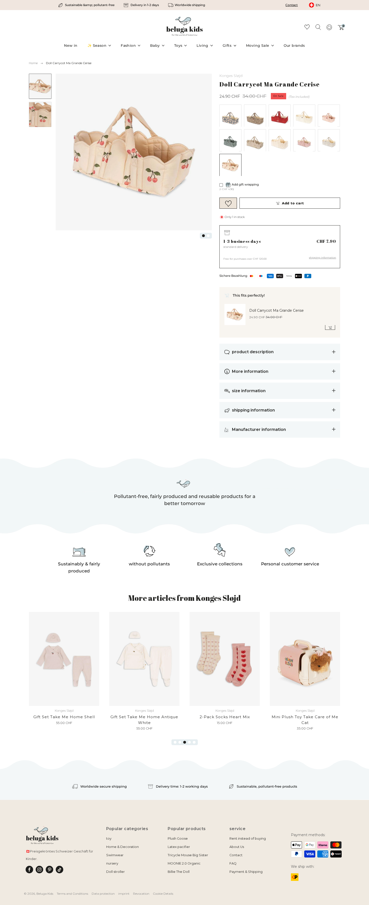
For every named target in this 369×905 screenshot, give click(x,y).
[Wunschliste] (307, 28)
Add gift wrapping (245, 185)
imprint (124, 893)
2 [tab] (208, 235)
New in (71, 45)
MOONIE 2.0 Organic (184, 863)
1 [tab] (203, 235)
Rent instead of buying (247, 838)
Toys (178, 45)
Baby (155, 45)
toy (108, 838)
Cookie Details (163, 893)
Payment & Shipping (246, 872)
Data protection (103, 893)
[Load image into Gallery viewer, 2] (40, 114)
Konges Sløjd (230, 75)
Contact (291, 5)
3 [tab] (184, 742)
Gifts (227, 45)
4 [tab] (189, 742)
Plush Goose (178, 838)
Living (202, 45)
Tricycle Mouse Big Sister (188, 855)
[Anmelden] (329, 29)
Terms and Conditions (72, 893)
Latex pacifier (179, 847)
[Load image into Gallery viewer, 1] (40, 86)
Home (33, 63)
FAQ (232, 863)
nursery (112, 863)
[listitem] (86, 5)
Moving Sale (257, 45)
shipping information (322, 257)
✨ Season (96, 45)
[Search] (318, 26)
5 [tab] (194, 742)
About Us (236, 847)
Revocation (141, 893)
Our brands (294, 45)
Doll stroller (115, 872)
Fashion (128, 45)
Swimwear (115, 855)
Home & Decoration (122, 847)
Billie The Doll (179, 872)
